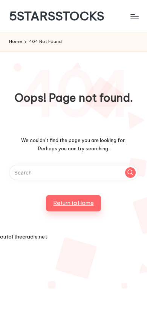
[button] (130, 172)
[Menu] (134, 16)
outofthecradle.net (23, 236)
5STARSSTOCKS (56, 16)
